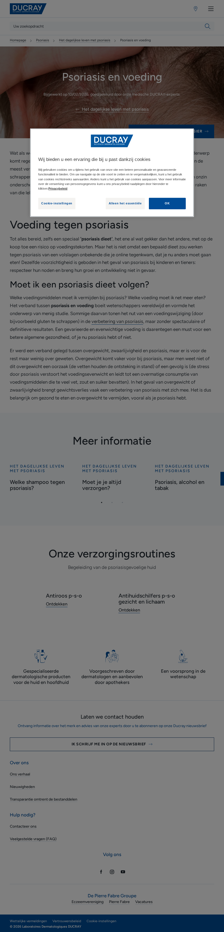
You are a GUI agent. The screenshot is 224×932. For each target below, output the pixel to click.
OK (167, 203)
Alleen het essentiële (125, 203)
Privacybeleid (57, 188)
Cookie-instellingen (56, 203)
